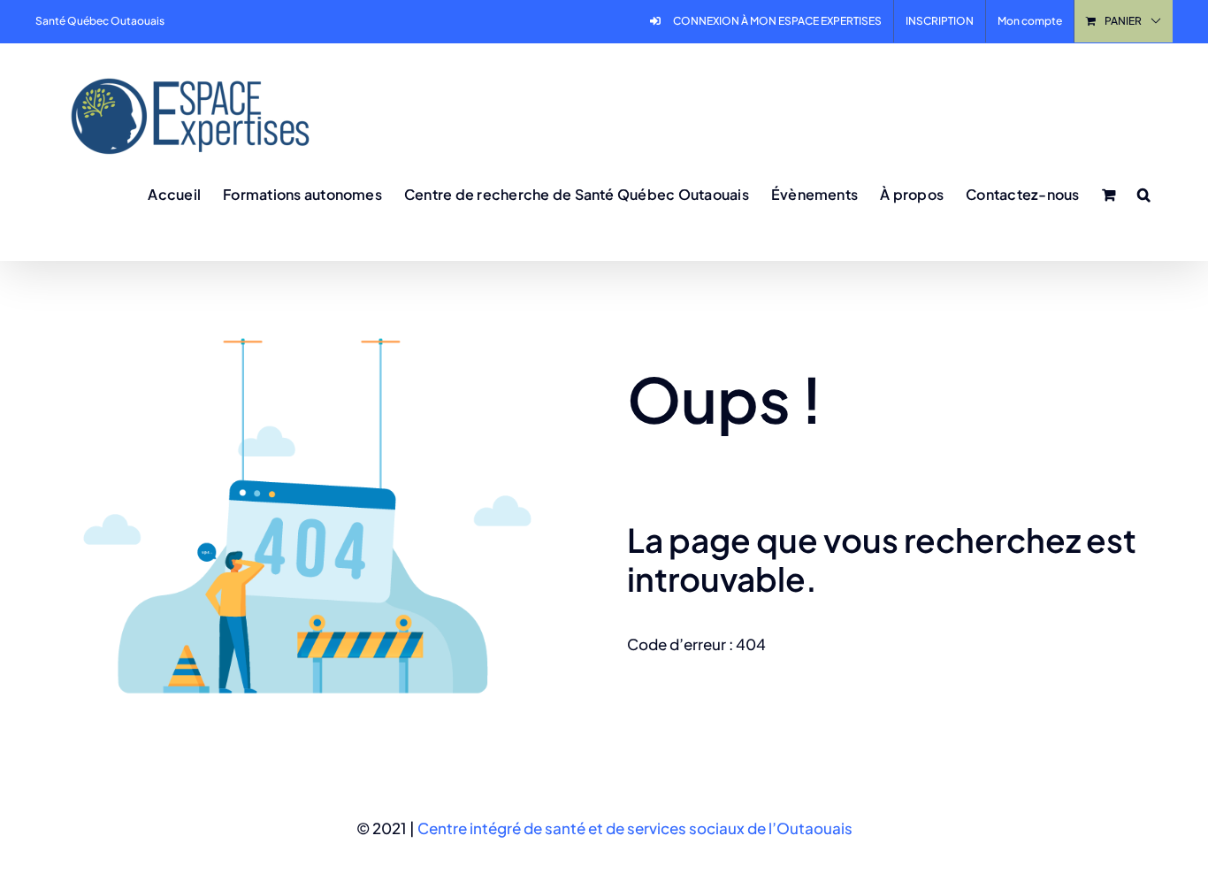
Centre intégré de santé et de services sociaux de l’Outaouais (634, 828)
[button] (1144, 194)
